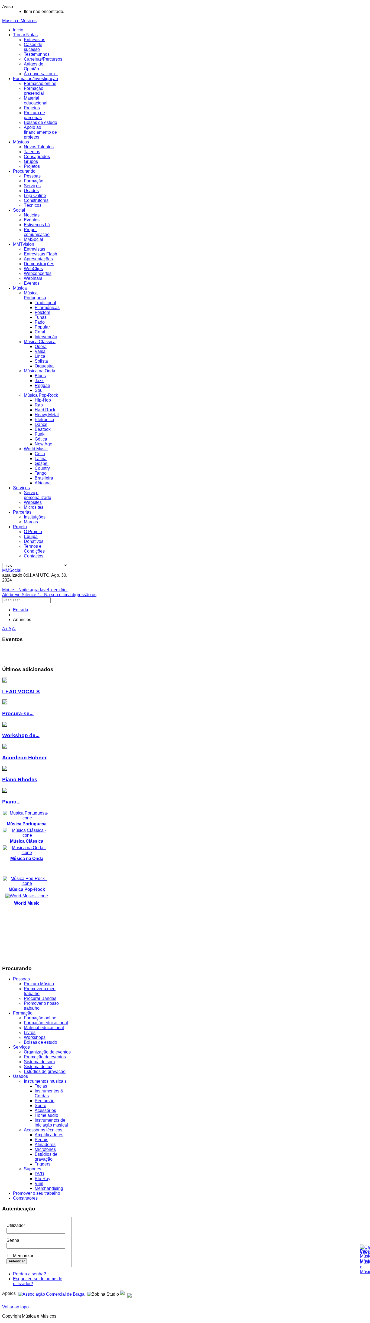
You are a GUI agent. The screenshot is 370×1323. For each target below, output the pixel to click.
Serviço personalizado (37, 495)
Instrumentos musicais (45, 1081)
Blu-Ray (42, 1178)
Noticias (32, 215)
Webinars (33, 278)
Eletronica (44, 419)
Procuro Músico (39, 983)
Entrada (20, 610)
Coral (40, 332)
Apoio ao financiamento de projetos (40, 132)
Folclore (42, 312)
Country (42, 468)
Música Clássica (40, 341)
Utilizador (16, 1225)
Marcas (31, 522)
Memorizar (23, 1255)
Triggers (42, 1164)
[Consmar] (51, 1293)
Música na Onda (39, 371)
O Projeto (33, 531)
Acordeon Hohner (24, 757)
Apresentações (38, 259)
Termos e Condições (34, 548)
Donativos (33, 541)
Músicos (21, 142)
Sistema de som (39, 1061)
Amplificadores (49, 1134)
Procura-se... (18, 713)
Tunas (41, 317)
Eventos (32, 220)
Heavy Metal (47, 414)
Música (20, 288)
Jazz (39, 380)
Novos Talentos (39, 147)
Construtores (36, 200)
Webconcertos (37, 273)
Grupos (31, 161)
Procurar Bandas (40, 998)
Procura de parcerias (34, 115)
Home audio (46, 1115)
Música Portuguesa (35, 295)
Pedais (41, 1139)
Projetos (32, 108)
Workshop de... (21, 735)
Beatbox (43, 429)
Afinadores (45, 1144)
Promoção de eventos (45, 1057)
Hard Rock (45, 410)
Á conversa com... (41, 73)
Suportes (32, 1169)
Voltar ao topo (15, 1307)
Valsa (40, 351)
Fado (40, 322)
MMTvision (23, 244)
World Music (36, 449)
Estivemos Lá (37, 224)
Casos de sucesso (33, 47)
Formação (33, 181)
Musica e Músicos (19, 20)
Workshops (35, 1037)
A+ (5, 628)
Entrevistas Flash (40, 254)
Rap (39, 405)
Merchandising (49, 1188)
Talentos (32, 151)
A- (14, 628)
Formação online (40, 83)
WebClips (33, 268)
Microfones (45, 1149)
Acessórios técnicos (43, 1130)
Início (18, 30)
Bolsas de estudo (40, 122)
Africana (43, 483)
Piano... (11, 802)
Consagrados (37, 156)
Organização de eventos (47, 1052)
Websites (33, 502)
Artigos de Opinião (33, 66)
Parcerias (22, 512)
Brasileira (44, 478)
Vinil (39, 1183)
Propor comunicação (37, 232)
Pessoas (32, 176)
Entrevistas (34, 39)
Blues (40, 375)
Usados (31, 190)
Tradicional (45, 302)
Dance (41, 424)
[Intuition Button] (129, 1293)
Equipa (31, 536)
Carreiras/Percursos (43, 59)
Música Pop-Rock (41, 395)
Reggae (42, 385)
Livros (29, 1032)
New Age (43, 444)
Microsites (33, 507)
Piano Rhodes (19, 779)
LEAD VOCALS (21, 691)
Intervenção (46, 336)
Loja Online (35, 195)
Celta (40, 453)
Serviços (32, 185)
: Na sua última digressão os (49, 594)
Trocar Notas (25, 34)
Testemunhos (37, 54)
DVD (39, 1173)
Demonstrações (39, 263)
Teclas (41, 1086)
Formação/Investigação (35, 78)
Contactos (33, 556)
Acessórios (45, 1110)
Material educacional (35, 100)
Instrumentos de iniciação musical (51, 1122)
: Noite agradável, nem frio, (35, 589)
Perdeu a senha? (29, 1274)
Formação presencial (34, 91)
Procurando (24, 171)
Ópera (41, 346)
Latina (41, 458)
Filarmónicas (47, 307)
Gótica (41, 439)
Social (19, 210)
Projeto (20, 526)
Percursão (44, 1100)
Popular (42, 327)
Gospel (41, 463)
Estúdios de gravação (45, 1071)
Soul (39, 390)
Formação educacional (46, 1022)
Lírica (40, 356)
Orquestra (44, 366)
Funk (39, 434)
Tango (41, 473)
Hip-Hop (43, 400)
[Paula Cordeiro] (122, 1293)
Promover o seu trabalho (36, 1193)
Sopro (40, 1105)
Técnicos (32, 205)
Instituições (35, 517)
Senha (13, 1240)
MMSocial (33, 239)
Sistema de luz (38, 1066)
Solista (41, 361)
